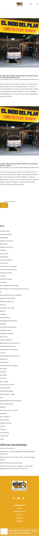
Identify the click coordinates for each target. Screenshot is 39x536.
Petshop (3, 372)
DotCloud (26, 533)
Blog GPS (19, 518)
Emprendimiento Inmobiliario (11, 295)
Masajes (3, 324)
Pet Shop (3, 369)
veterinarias (4, 433)
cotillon (3, 276)
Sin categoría (5, 417)
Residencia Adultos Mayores (11, 401)
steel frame (4, 420)
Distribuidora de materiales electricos (14, 289)
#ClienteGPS (5, 231)
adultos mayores (6, 241)
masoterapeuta (6, 340)
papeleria (3, 359)
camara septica (6, 260)
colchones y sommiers (8, 266)
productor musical (7, 385)
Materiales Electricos (8, 346)
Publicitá (19, 521)
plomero (3, 378)
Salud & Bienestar (6, 404)
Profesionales (5, 388)
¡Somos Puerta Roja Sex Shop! (11, 463)
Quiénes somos (19, 511)
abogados (4, 238)
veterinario (4, 436)
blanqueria (4, 257)
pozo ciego (4, 381)
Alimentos (4, 244)
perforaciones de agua (9, 365)
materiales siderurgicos (9, 350)
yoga (2, 439)
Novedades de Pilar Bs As (29, 79)
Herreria (3, 305)
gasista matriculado (8, 298)
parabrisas (4, 362)
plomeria (3, 375)
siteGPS (6, 79)
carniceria (4, 263)
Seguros (3, 407)
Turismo (3, 429)
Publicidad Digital (6, 391)
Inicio (20, 508)
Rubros (19, 515)
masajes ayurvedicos (8, 327)
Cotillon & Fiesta (6, 279)
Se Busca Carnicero (7, 448)
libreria (2, 311)
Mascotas (4, 337)
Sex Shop (3, 413)
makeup (3, 314)
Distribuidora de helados (9, 286)
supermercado (5, 423)
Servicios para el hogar (9, 410)
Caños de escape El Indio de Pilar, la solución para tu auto (19, 165)
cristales (3, 282)
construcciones (6, 273)
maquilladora (5, 318)
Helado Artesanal (6, 302)
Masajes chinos (6, 330)
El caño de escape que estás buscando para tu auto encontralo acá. (19, 77)
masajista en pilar (7, 334)
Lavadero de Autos (7, 308)
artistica (3, 250)
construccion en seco (8, 270)
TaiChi (2, 426)
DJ (1, 292)
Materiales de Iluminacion (10, 343)
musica (3, 353)
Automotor (4, 254)
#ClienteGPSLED (6, 234)
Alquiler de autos (6, 247)
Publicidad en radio (7, 394)
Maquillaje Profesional (8, 321)
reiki (1, 397)
